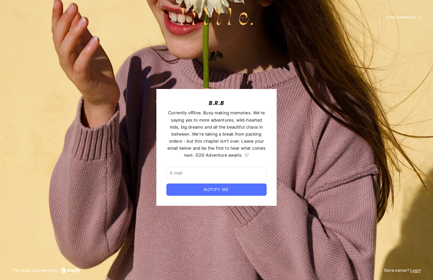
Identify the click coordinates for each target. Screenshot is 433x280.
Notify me (216, 189)
